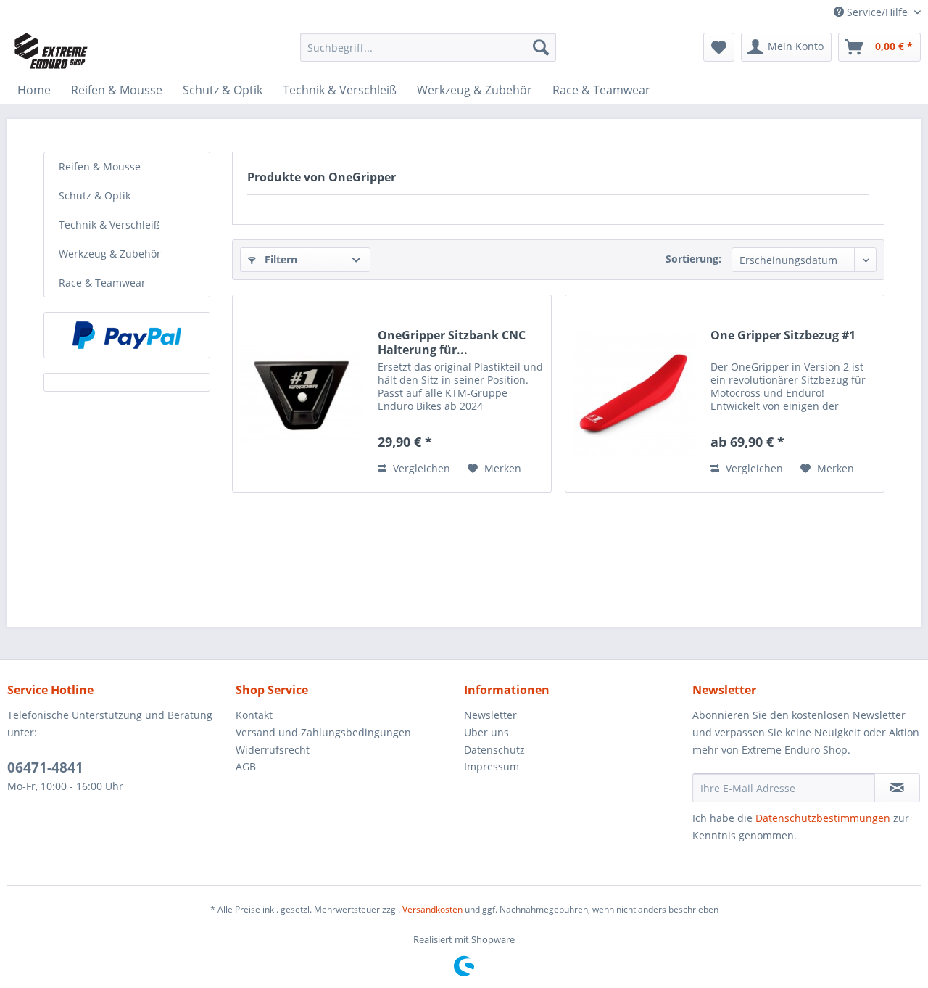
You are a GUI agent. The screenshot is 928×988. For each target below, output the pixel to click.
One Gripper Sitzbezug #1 (783, 335)
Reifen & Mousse (100, 166)
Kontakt (254, 715)
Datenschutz (494, 750)
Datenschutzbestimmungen (822, 818)
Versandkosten (432, 909)
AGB (246, 766)
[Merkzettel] (718, 47)
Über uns (486, 732)
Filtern (279, 259)
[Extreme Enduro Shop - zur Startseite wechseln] (51, 51)
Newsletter (490, 715)
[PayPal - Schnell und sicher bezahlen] (127, 335)
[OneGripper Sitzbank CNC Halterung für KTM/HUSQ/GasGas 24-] (301, 393)
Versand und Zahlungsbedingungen (323, 732)
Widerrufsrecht (273, 750)
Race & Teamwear (102, 282)
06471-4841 (45, 767)
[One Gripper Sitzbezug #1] (634, 393)
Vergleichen (420, 468)
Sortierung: (693, 258)
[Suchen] (541, 47)
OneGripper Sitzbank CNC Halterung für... (452, 342)
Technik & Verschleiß (109, 224)
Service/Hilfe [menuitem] (877, 12)
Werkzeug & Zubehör (110, 253)
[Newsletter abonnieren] (897, 787)
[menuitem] (428, 47)
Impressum (491, 766)
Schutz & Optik (94, 195)
